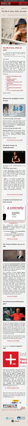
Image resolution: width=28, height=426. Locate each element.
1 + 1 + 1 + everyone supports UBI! (14, 90)
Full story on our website (13, 340)
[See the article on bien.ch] (14, 116)
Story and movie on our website (15, 140)
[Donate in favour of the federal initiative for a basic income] (15, 403)
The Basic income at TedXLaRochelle (11, 79)
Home (2, 8)
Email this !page (12, 409)
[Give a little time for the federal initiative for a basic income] (11, 407)
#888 (5, 178)
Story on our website (12, 296)
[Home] (6, 3)
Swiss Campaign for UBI (13, 388)
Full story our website (12, 239)
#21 (16, 223)
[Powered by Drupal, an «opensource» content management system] (21, 419)
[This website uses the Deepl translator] (15, 422)
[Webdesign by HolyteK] (10, 419)
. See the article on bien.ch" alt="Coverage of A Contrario (14, 222)
